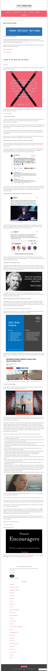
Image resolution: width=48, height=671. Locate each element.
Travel (24, 12)
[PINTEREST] (26, 666)
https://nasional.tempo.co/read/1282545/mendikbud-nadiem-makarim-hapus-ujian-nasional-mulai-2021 (24, 381)
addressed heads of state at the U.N (35, 427)
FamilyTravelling (12, 615)
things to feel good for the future (15, 60)
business (11, 595)
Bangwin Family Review (13, 590)
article (22, 227)
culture (10, 601)
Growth (10, 623)
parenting (11, 646)
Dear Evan (37, 12)
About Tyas (8, 12)
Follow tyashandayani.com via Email (24, 566)
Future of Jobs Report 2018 (22, 311)
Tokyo (10, 657)
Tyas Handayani (24, 5)
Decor (10, 606)
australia (11, 584)
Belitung (11, 592)
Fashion (11, 618)
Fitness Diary (12, 621)
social (10, 654)
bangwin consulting (13, 587)
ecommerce (11, 612)
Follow (12, 575)
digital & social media (13, 609)
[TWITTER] (22, 666)
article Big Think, (11, 143)
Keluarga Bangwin (12, 632)
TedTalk (40, 510)
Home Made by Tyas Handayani (15, 626)
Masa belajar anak (10, 23)
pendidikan (11, 649)
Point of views (12, 652)
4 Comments (9, 26)
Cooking (11, 598)
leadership (11, 635)
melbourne (11, 640)
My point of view (17, 12)
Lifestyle (31, 12)
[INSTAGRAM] (24, 666)
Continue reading (7, 52)
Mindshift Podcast (13, 643)
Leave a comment (11, 62)
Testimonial (24, 15)
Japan (10, 629)
